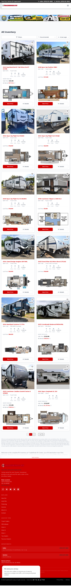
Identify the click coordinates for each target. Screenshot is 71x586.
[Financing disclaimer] (14, 83)
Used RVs (4, 501)
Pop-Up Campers (6, 539)
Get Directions (5, 485)
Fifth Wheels (4, 524)
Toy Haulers (4, 536)
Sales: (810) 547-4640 (46, 1)
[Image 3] (18, 64)
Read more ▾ (35, 457)
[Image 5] (22, 64)
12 (40, 434)
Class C (3, 533)
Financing (4, 504)
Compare (31, 45)
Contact (3, 513)
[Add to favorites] (32, 42)
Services (3, 507)
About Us (4, 510)
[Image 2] (16, 64)
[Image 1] (14, 64)
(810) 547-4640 (63, 548)
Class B (3, 530)
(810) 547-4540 (63, 555)
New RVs (3, 498)
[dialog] (21, 575)
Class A (3, 527)
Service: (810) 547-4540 (63, 1)
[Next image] (33, 53)
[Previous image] (3, 53)
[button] (18, 93)
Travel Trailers (5, 521)
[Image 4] (20, 64)
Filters (20, 37)
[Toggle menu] (68, 5)
